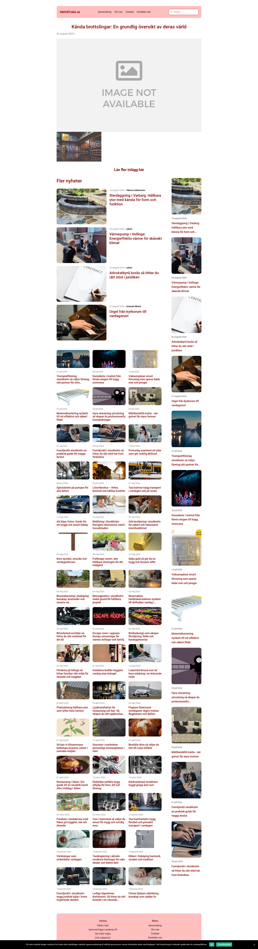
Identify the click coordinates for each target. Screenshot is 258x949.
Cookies (129, 11)
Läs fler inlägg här (129, 170)
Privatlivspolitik (224, 944)
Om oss (118, 11)
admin (129, 229)
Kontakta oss (144, 11)
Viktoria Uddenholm (135, 190)
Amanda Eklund (133, 306)
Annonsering (104, 11)
